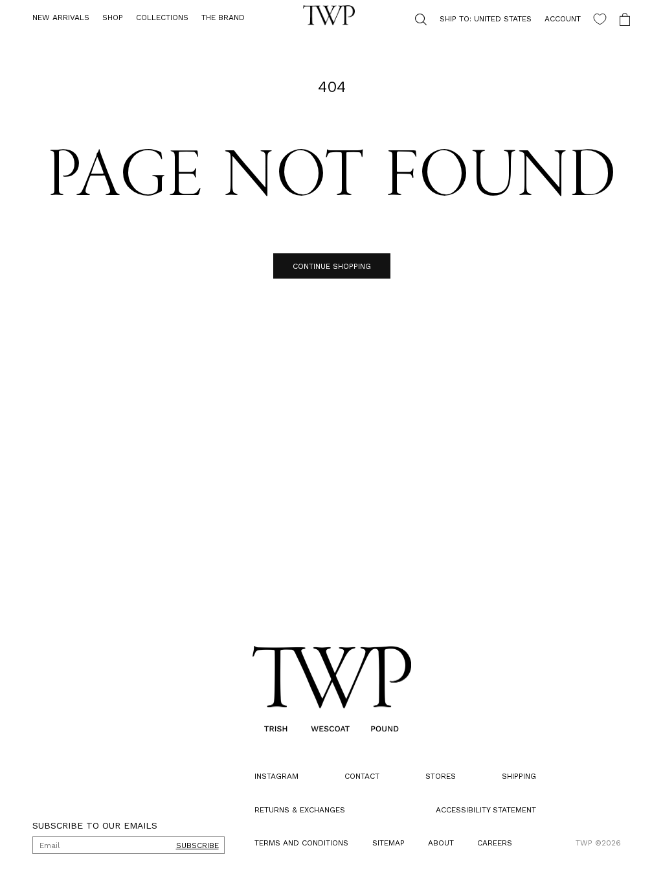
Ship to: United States (476, 18)
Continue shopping (326, 266)
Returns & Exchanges (299, 809)
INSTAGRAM (276, 776)
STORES (434, 776)
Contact (358, 776)
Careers (487, 842)
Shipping (509, 776)
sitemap (386, 842)
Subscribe (197, 845)
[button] (112, 18)
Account (553, 18)
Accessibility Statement (476, 809)
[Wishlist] (590, 19)
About (436, 842)
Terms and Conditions (301, 842)
